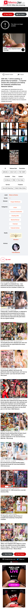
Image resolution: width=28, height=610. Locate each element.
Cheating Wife (15, 215)
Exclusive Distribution (16, 211)
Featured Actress (15, 228)
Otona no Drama (13, 195)
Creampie (15, 224)
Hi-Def (15, 207)
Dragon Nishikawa (15, 202)
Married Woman (15, 220)
